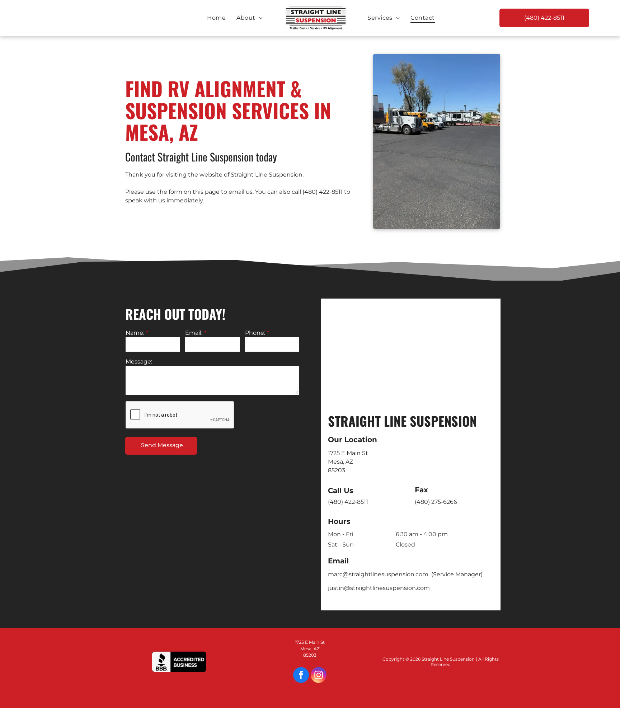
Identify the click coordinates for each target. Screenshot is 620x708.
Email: (193, 332)
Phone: (255, 332)
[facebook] (301, 676)
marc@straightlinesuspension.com (378, 574)
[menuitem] (216, 18)
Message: (139, 361)
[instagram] (319, 676)
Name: (135, 332)
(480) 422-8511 (322, 191)
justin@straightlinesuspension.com (379, 588)
